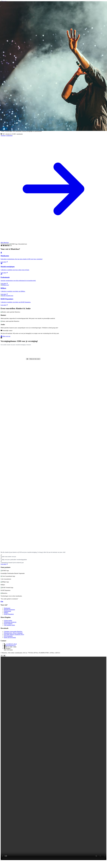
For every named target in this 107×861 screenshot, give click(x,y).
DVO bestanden (8, 636)
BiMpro (6, 612)
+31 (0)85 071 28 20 (11, 644)
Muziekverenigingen (9, 609)
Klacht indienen (8, 623)
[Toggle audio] (27, 359)
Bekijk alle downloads (10, 637)
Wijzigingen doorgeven (10, 622)
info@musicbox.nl (10, 645)
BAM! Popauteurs (9, 614)
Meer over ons (6, 336)
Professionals (7, 611)
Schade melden (8, 620)
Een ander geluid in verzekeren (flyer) (14, 634)
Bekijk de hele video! (35, 359)
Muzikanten (7, 608)
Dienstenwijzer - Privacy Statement (13, 633)
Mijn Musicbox (5, 242)
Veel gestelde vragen (9, 625)
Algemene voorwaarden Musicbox (13, 631)
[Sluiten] (2, 656)
